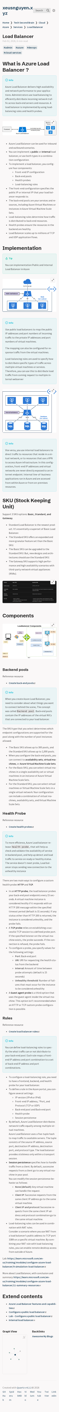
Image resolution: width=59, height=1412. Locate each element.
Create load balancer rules (23, 1031)
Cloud (42, 22)
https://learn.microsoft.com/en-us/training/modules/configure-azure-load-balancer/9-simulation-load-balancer (27, 1262)
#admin (8, 47)
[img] (48, 10)
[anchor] (31, 69)
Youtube (39, 1395)
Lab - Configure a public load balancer (30, 1316)
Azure (6, 27)
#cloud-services (12, 52)
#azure (19, 47)
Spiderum (11, 1395)
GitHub (4, 1395)
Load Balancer (35, 27)
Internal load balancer (21, 1320)
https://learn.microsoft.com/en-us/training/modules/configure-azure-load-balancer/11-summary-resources (27, 1281)
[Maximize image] (52, 122)
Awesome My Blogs (42, 1336)
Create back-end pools (21, 683)
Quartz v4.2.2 (24, 1387)
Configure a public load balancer (27, 1312)
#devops (32, 47)
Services (17, 27)
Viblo (26, 1395)
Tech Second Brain (24, 22)
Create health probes (20, 826)
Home (6, 22)
